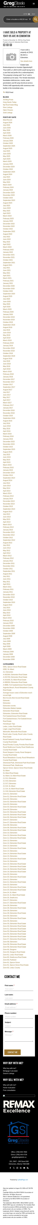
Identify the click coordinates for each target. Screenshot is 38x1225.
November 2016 (9, 413)
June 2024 (7, 179)
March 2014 (7, 493)
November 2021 (9, 257)
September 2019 (9, 325)
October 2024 (8, 169)
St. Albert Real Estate (10, 773)
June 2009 (7, 641)
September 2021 (9, 262)
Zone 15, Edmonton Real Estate (14, 859)
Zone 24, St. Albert (9, 892)
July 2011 (6, 576)
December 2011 (8, 563)
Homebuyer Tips (9, 724)
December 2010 (9, 594)
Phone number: (11, 1013)
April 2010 (6, 615)
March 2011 (7, 587)
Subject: (8, 1022)
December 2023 (9, 192)
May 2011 (6, 582)
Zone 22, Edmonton (10, 885)
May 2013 (6, 519)
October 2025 (8, 143)
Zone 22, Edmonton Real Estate (18, 42)
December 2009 (9, 626)
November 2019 (9, 320)
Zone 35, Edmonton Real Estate (14, 923)
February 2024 (8, 187)
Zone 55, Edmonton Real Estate (14, 934)
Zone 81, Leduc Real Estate (13, 955)
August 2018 (7, 358)
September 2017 (9, 387)
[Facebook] (10, 1167)
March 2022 (7, 247)
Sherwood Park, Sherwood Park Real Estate (19, 763)
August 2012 (7, 543)
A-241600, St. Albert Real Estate (14, 680)
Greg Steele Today (9, 102)
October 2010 (8, 600)
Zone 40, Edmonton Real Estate (14, 926)
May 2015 (6, 460)
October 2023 (8, 198)
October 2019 (8, 322)
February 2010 (8, 620)
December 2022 (9, 224)
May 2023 (6, 211)
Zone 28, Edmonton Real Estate (14, 908)
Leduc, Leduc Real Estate (12, 726)
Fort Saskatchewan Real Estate (14, 716)
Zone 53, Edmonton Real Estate (14, 931)
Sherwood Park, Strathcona (13, 765)
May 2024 (6, 182)
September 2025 (9, 146)
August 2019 (7, 327)
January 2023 (8, 221)
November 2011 (8, 566)
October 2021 (8, 260)
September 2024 (9, 172)
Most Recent (7, 120)
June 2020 (7, 301)
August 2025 (7, 148)
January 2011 (8, 592)
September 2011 (9, 571)
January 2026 (8, 141)
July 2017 (6, 392)
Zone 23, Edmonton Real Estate (14, 890)
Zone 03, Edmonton (10, 804)
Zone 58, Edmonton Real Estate (14, 944)
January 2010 (8, 623)
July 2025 (6, 151)
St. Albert (6, 770)
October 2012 (8, 537)
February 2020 (8, 312)
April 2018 (6, 369)
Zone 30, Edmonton (10, 916)
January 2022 (8, 252)
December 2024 (9, 167)
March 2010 (7, 618)
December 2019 (9, 317)
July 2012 (6, 545)
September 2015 (9, 449)
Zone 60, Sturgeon (9, 949)
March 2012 (7, 556)
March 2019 (7, 340)
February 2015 (8, 467)
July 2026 (6, 125)
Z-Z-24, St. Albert (9, 786)
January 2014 (8, 499)
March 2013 (7, 524)
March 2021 (7, 278)
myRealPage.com (22, 1180)
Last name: (9, 995)
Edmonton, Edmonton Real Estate (15, 713)
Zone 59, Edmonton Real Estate (14, 947)
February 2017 (8, 405)
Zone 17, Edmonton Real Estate (14, 866)
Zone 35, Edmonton (10, 921)
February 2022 (8, 250)
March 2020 (7, 309)
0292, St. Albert (8, 669)
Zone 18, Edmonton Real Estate (14, 869)
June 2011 (7, 579)
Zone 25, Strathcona (10, 897)
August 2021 (7, 265)
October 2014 (8, 475)
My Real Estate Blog (10, 105)
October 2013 (8, 506)
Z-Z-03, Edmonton (9, 781)
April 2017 (6, 400)
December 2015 (9, 441)
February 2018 (8, 374)
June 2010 (7, 610)
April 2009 (6, 646)
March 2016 (7, 434)
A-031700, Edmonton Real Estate (15, 677)
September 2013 (9, 509)
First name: (9, 985)
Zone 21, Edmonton (10, 879)
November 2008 (9, 659)
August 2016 (7, 421)
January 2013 (8, 530)
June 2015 (7, 457)
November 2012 (9, 535)
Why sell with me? (9, 1085)
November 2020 (9, 288)
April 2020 (6, 307)
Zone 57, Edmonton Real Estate (14, 939)
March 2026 (7, 135)
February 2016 (8, 436)
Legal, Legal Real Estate (12, 729)
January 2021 (8, 283)
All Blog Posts (8, 100)
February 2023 (8, 218)
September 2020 (9, 294)
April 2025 (6, 159)
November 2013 (9, 504)
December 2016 (9, 410)
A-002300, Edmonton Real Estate (15, 674)
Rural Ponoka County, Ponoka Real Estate (18, 744)
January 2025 (8, 164)
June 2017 (7, 395)
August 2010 (7, 605)
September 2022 (9, 231)
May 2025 (6, 156)
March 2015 (7, 465)
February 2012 (8, 558)
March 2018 (7, 371)
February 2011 (8, 589)
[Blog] (27, 1167)
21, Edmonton (8, 672)
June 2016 (7, 426)
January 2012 (8, 561)
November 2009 (9, 628)
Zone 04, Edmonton (10, 809)
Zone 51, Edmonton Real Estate (14, 929)
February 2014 (8, 496)
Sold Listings (7, 113)
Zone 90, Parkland (9, 960)
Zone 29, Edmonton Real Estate (14, 913)
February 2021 (8, 281)
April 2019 (6, 338)
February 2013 (8, 527)
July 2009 (6, 639)
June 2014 (7, 486)
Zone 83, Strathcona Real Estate (14, 957)
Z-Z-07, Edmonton (9, 783)
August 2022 (7, 234)
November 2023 (9, 195)
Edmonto (6, 700)
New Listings (7, 107)
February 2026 (8, 138)
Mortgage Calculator (10, 1071)
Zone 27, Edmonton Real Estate (14, 903)
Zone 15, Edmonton (10, 856)
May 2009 (6, 644)
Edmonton (6, 703)
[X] (13, 1167)
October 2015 (8, 447)
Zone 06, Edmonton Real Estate (14, 817)
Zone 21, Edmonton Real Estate (14, 882)
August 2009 (7, 636)
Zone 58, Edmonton (10, 942)
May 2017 (6, 397)
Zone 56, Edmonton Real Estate (14, 936)
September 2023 (9, 200)
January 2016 (8, 439)
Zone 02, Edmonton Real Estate (14, 802)
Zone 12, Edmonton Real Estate (14, 843)
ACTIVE (25, 14)
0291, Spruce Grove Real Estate (14, 667)
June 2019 (7, 333)
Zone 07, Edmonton (10, 820)
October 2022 (8, 229)
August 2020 (7, 296)
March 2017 (7, 403)
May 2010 (6, 613)
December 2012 (9, 532)
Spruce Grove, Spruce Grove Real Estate (18, 768)
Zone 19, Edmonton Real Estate (14, 872)
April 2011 (6, 584)
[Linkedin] (20, 1167)
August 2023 (7, 203)
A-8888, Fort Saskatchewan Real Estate (17, 685)
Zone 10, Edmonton (10, 833)
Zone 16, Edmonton (10, 861)
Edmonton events (9, 706)
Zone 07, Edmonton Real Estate (14, 822)
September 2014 (9, 478)
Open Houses (8, 110)
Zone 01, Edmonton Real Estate (14, 796)
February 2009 (8, 652)
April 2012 (6, 553)
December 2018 (9, 348)
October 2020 (8, 291)
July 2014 (6, 483)
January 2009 (8, 654)
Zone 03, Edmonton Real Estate (14, 807)
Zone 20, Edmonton (10, 874)
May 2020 (6, 304)
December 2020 (9, 286)
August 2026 (7, 122)
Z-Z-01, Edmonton (9, 778)
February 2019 (8, 343)
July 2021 (6, 268)
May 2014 (6, 488)
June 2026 (7, 128)
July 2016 (6, 423)
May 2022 (6, 242)
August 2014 (7, 480)
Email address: (11, 1004)
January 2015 (8, 470)
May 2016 (6, 428)
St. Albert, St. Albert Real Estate (14, 776)
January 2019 (8, 345)
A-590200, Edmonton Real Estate (15, 682)
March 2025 (7, 161)
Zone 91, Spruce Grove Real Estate (16, 965)
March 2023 (7, 216)
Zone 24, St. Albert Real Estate (14, 895)
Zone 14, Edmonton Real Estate (14, 853)
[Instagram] (17, 1167)
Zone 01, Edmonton (10, 794)
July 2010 (6, 607)
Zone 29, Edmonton (10, 910)
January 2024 (8, 190)
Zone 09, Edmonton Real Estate (14, 830)
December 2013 (9, 501)
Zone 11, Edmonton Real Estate (14, 838)
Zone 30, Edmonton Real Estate (14, 918)
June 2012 (7, 548)
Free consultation (9, 1090)
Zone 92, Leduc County (11, 968)
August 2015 (7, 452)
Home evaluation (9, 1087)
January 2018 (8, 377)
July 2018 (6, 361)
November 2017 (9, 382)
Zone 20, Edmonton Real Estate (14, 877)
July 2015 (6, 454)
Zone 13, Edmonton (10, 846)
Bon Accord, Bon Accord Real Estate (16, 698)
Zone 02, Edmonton (10, 799)
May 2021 (6, 273)
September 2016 (9, 418)
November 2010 (9, 597)
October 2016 (8, 416)
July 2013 (6, 514)
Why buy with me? (9, 1068)
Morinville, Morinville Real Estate (15, 731)
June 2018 (7, 364)
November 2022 (9, 226)
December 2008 (9, 657)
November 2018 (9, 351)
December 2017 (9, 379)
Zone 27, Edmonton (10, 900)
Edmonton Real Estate (11, 711)
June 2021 (7, 270)
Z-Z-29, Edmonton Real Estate (14, 791)
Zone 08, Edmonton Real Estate (14, 827)
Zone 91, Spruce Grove (11, 962)
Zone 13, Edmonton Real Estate (14, 848)
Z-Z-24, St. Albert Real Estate (13, 789)
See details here (26, 61)
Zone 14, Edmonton (10, 851)
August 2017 (7, 390)
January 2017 (8, 408)
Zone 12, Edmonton (10, 840)
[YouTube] (24, 1167)
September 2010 (9, 602)
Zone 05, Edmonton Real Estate (14, 814)
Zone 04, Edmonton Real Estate (14, 812)
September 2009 (9, 633)
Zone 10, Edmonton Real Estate (14, 835)
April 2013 (6, 522)
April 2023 (6, 213)
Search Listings (8, 1073)
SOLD (33, 14)
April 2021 (6, 275)
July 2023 (6, 205)
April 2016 (6, 431)
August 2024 (7, 174)
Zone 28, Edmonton (10, 905)
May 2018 (6, 366)
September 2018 (9, 356)
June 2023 (7, 208)
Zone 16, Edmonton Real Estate (14, 864)
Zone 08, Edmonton (10, 825)
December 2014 (9, 473)
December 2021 (9, 255)
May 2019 (6, 335)
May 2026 (6, 130)
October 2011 (8, 569)
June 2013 (7, 517)
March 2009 (7, 649)
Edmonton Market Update (12, 708)
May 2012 (6, 550)
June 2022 (7, 239)
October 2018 (8, 353)
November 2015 (9, 444)
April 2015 (6, 462)
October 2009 (8, 631)
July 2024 (6, 177)
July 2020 (6, 299)
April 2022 (6, 244)
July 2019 (6, 330)
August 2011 (7, 574)
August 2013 (7, 511)
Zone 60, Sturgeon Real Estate (14, 952)
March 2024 (7, 185)
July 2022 (6, 237)
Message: (9, 1031)
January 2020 (8, 314)
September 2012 (9, 540)
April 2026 (6, 133)
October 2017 (8, 384)
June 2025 (7, 154)
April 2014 (6, 491)
